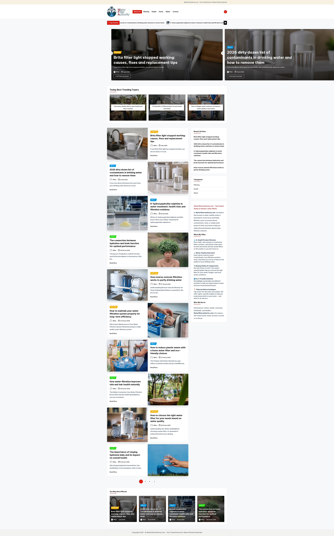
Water (117, 47)
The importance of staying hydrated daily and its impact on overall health (125, 455)
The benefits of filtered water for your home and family (167, 107)
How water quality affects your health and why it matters (128, 107)
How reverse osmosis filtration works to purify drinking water (209, 169)
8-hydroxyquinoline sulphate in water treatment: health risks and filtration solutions (140, 23)
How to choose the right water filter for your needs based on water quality (166, 418)
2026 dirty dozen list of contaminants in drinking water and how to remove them (146, 57)
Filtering (4, 52)
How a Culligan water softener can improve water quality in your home (205, 107)
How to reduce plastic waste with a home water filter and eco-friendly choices (168, 350)
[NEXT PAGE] (154, 481)
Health (113, 236)
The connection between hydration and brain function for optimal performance (200, 23)
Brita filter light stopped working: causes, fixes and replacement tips (167, 138)
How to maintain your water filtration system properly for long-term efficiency (125, 313)
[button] (8, 76)
